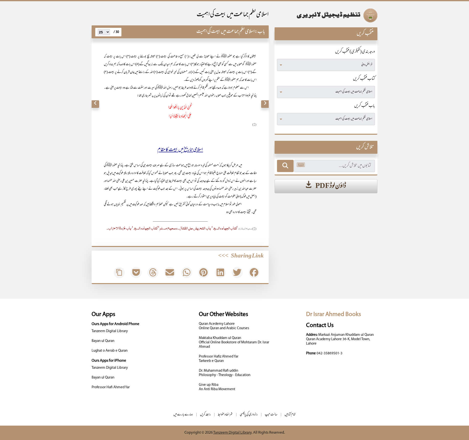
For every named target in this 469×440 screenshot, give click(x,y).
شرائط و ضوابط (225, 414)
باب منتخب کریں (364, 106)
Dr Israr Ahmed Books (333, 314)
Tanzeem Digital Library (110, 331)
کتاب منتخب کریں (364, 79)
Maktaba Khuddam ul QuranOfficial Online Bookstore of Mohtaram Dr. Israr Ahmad (234, 342)
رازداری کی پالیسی (249, 414)
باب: (260, 32)
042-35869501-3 (329, 353)
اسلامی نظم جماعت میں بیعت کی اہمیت (233, 15)
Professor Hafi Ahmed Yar (111, 387)
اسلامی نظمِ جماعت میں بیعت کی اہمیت (225, 32)
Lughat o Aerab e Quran (110, 351)
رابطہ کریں (205, 414)
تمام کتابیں (290, 414)
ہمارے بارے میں (183, 414)
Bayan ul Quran (103, 341)
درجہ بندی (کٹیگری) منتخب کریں (355, 52)
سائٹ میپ (271, 414)
